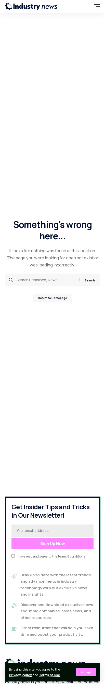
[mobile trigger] (95, 6)
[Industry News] (31, 6)
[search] (86, 6)
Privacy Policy (20, 675)
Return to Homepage (52, 298)
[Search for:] (46, 280)
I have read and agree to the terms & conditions (51, 556)
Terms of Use (49, 675)
